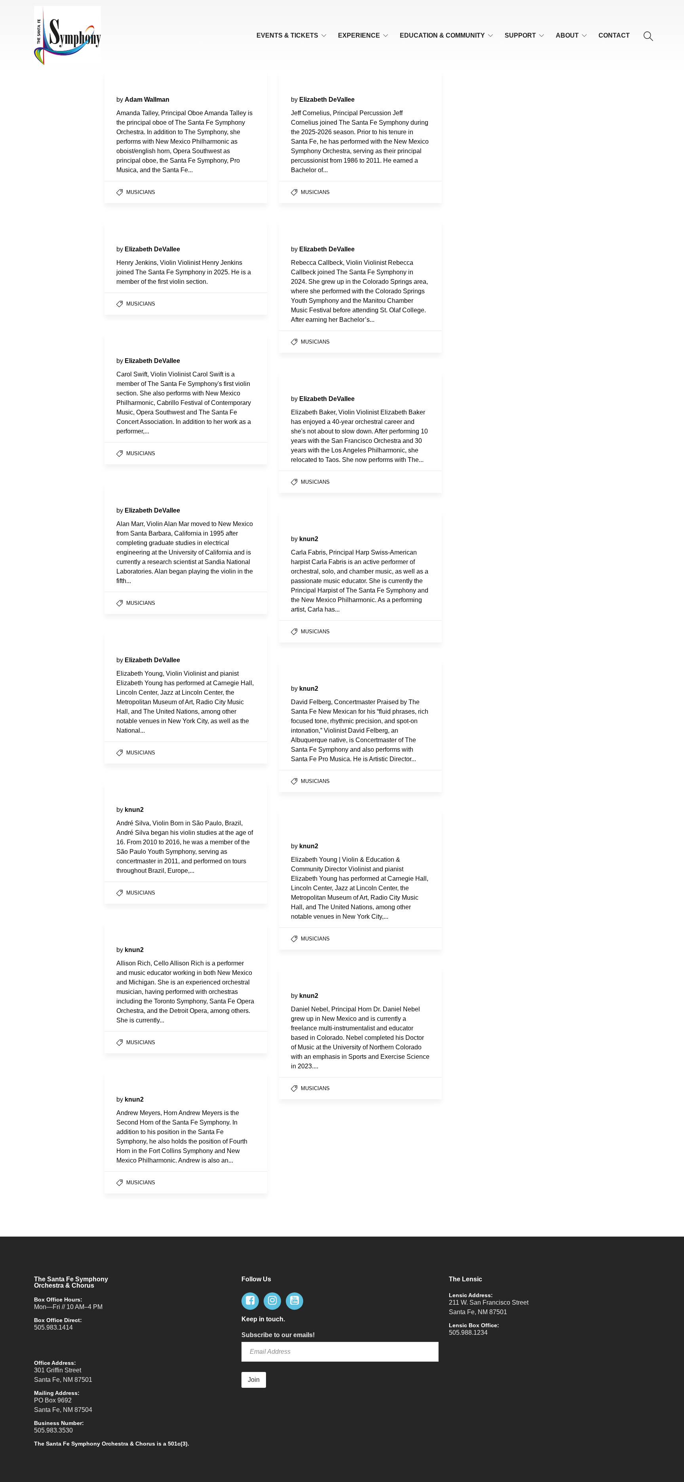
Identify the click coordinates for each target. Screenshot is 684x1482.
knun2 (308, 539)
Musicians (140, 192)
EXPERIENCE (359, 35)
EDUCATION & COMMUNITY (442, 35)
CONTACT (614, 35)
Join (254, 1379)
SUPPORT (520, 35)
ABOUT (567, 35)
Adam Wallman (147, 99)
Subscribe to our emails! (278, 1335)
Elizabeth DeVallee (327, 99)
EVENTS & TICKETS (287, 35)
